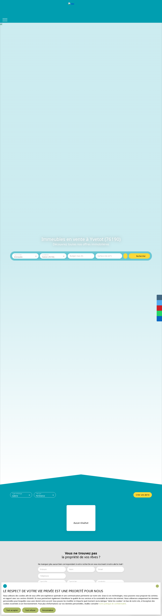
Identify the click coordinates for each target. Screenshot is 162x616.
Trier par (38, 494)
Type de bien (18, 255)
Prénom (43, 569)
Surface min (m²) (105, 256)
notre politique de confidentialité (112, 603)
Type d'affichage (17, 494)
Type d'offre (43, 581)
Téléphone (44, 576)
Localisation (45, 255)
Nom (71, 569)
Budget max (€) (76, 256)
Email (100, 569)
